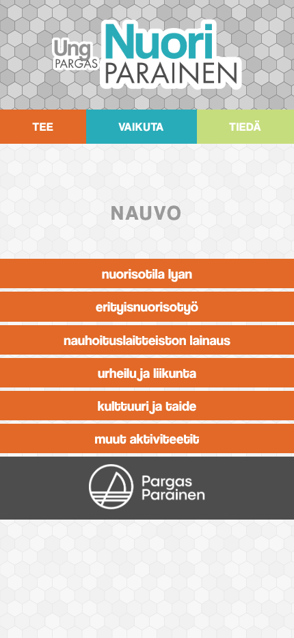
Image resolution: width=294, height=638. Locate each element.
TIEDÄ (245, 126)
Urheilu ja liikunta (147, 372)
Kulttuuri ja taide (147, 405)
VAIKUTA (141, 126)
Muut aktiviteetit (147, 438)
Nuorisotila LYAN (147, 273)
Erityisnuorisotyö (147, 306)
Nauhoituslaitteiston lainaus (147, 339)
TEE (42, 126)
